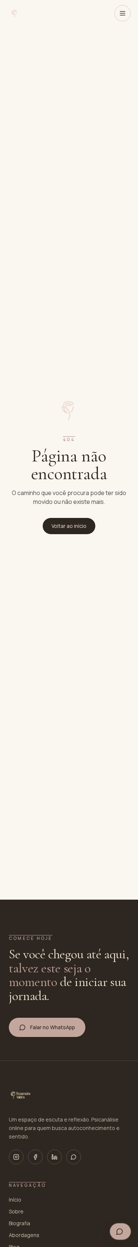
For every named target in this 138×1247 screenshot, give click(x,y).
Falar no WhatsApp (52, 1027)
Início (15, 1199)
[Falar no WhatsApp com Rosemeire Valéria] (120, 1231)
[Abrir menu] (122, 13)
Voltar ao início (69, 525)
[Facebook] (35, 1157)
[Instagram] (16, 1157)
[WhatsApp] (73, 1157)
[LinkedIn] (54, 1157)
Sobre (16, 1211)
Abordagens (24, 1235)
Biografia (19, 1223)
